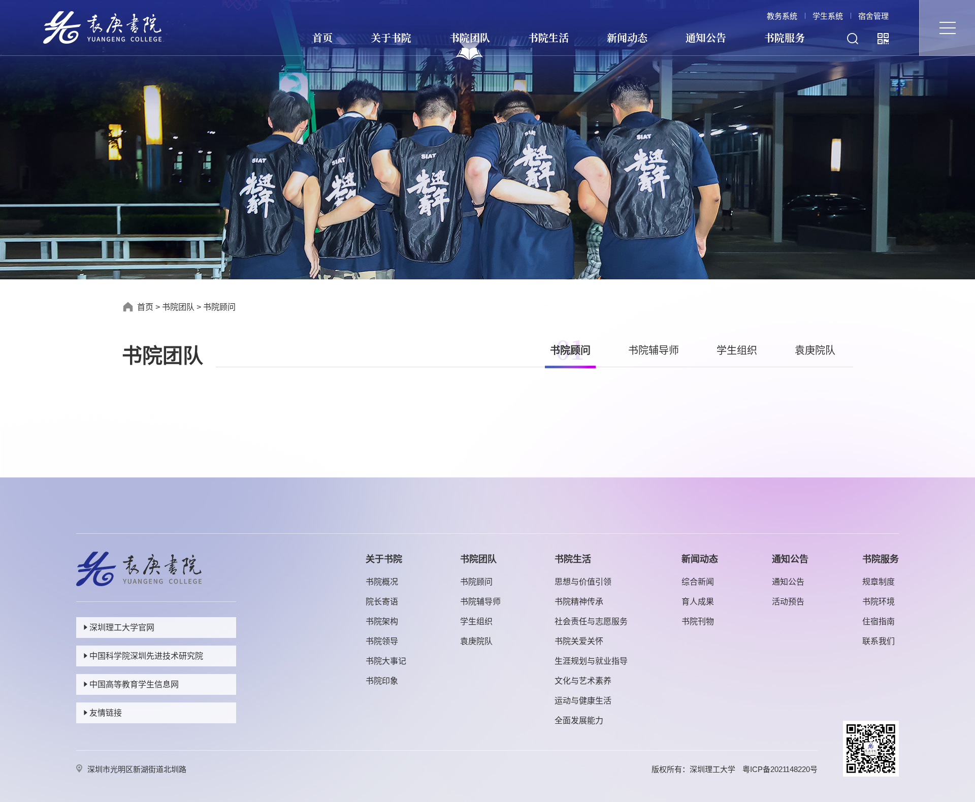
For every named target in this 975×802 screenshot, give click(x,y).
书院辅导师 (653, 350)
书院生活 (548, 37)
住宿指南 (878, 621)
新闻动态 (627, 37)
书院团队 (469, 37)
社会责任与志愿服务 (591, 621)
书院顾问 (219, 307)
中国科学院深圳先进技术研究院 (146, 656)
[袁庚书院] (102, 26)
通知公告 (706, 37)
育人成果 (697, 601)
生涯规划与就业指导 (591, 661)
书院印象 (382, 681)
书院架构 (382, 621)
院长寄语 (382, 601)
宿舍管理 (873, 16)
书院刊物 (697, 621)
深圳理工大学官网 (121, 627)
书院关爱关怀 (579, 641)
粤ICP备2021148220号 (780, 769)
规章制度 (878, 582)
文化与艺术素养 (583, 681)
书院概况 (382, 582)
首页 (322, 37)
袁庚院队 (815, 350)
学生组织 (737, 350)
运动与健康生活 (583, 700)
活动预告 (788, 601)
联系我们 (878, 641)
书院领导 (382, 641)
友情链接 (105, 713)
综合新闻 (697, 582)
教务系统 (782, 16)
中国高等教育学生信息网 (134, 684)
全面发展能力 (579, 720)
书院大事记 (386, 661)
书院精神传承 (579, 601)
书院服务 (784, 37)
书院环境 (878, 601)
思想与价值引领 (583, 582)
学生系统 (827, 16)
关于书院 (391, 37)
